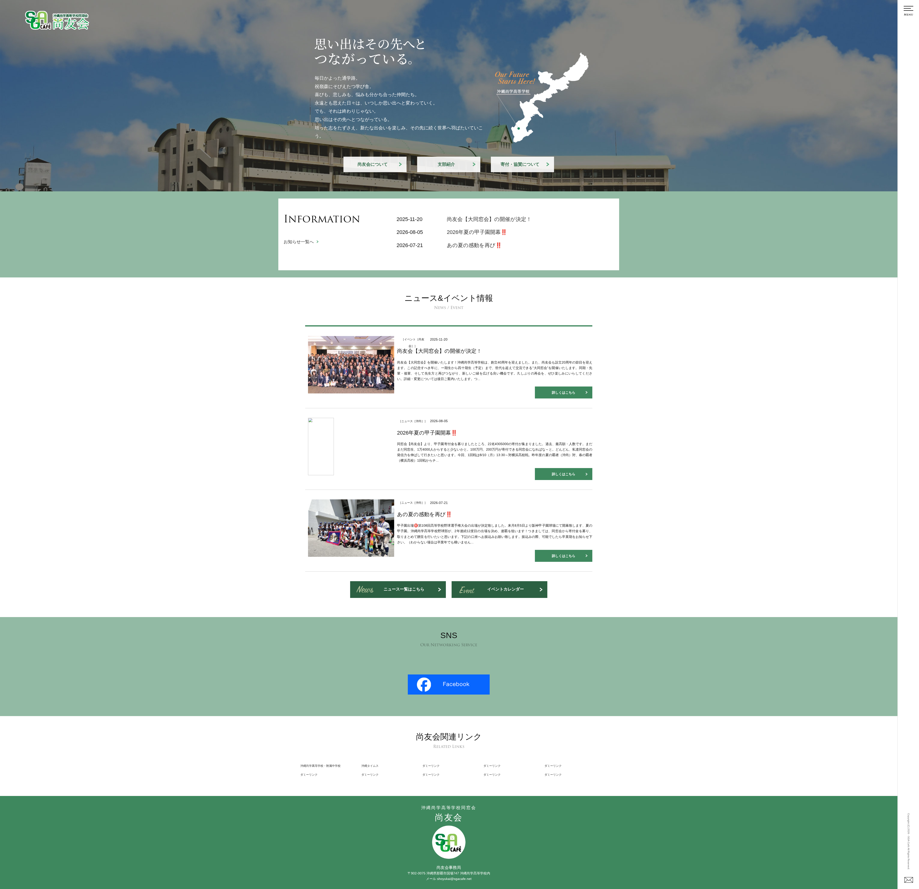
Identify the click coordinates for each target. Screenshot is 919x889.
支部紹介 (446, 164)
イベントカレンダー (505, 589)
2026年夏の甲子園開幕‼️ (477, 232)
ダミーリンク (431, 766)
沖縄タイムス (370, 766)
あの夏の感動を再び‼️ (474, 245)
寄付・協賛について (520, 164)
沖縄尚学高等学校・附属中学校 (320, 766)
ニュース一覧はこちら (404, 589)
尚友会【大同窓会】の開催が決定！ (489, 219)
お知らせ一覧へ (299, 241)
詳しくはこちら (563, 392)
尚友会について (373, 164)
